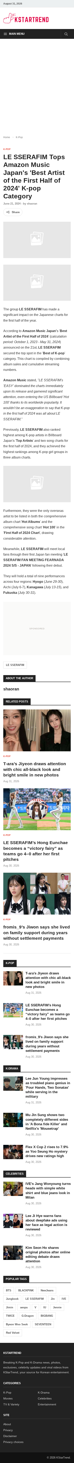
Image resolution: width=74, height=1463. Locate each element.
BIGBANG (47, 1315)
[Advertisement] (37, 84)
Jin (53, 1298)
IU (44, 1307)
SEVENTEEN (43, 1324)
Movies (8, 1398)
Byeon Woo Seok (17, 1324)
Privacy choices (13, 1442)
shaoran (32, 203)
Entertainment (47, 1404)
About (7, 1424)
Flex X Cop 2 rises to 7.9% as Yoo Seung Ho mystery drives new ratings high (46, 1151)
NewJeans (47, 1290)
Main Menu (16, 33)
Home (6, 137)
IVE (64, 1298)
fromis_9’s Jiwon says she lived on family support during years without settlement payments (36, 933)
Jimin (9, 1307)
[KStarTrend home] (26, 18)
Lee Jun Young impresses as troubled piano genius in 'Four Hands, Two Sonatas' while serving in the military (47, 1087)
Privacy (8, 1430)
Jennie (57, 1307)
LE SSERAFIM (15, 665)
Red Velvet (12, 1332)
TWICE (10, 1315)
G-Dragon (28, 1315)
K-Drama (44, 1392)
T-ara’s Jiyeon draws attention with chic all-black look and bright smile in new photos (34, 769)
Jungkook (12, 1298)
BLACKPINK (26, 1290)
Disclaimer (10, 1436)
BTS (8, 1290)
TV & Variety (11, 1404)
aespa (24, 1307)
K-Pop (19, 137)
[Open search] (66, 34)
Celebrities (45, 1398)
